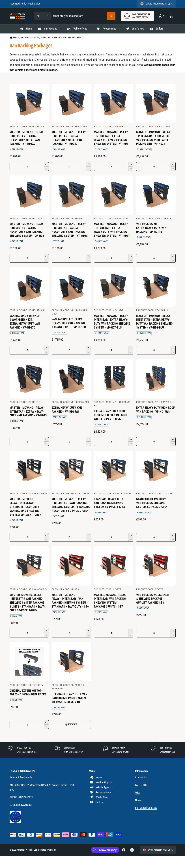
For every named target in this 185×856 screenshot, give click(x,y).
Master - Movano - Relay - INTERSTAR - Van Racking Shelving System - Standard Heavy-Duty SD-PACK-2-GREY (71, 505)
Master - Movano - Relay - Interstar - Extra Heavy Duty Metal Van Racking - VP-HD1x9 (27, 137)
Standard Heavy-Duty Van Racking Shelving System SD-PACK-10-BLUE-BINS (69, 698)
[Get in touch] (162, 16)
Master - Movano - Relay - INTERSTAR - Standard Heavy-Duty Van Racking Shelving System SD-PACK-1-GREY (25, 506)
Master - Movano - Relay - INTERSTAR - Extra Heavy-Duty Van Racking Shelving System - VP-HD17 (112, 229)
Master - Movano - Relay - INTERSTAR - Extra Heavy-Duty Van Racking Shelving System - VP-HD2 (27, 229)
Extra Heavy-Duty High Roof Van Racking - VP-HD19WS (155, 409)
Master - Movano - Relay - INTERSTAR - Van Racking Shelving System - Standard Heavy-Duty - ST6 (70, 600)
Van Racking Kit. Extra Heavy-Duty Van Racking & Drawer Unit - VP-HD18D (69, 323)
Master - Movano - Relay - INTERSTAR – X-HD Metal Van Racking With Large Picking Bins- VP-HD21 (153, 137)
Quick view (71, 724)
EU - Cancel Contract (146, 807)
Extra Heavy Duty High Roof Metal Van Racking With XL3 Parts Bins (110, 415)
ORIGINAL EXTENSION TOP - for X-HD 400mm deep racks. (28, 692)
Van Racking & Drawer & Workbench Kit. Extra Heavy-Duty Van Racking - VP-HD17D (25, 321)
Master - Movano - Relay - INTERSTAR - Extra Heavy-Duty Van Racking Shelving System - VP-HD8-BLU (154, 321)
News (138, 800)
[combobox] (84, 16)
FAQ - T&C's (141, 785)
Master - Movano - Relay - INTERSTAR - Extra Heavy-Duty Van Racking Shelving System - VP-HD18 (69, 229)
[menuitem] (102, 777)
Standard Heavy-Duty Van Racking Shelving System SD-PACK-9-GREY (152, 503)
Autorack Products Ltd (27, 850)
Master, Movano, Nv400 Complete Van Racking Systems (51, 37)
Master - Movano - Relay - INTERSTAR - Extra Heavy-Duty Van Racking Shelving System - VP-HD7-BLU (112, 321)
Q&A (137, 792)
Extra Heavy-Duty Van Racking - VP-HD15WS (67, 409)
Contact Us (141, 777)
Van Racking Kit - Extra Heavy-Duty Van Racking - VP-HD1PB (151, 227)
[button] (171, 16)
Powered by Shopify (47, 850)
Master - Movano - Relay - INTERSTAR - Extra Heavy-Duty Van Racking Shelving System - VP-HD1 (111, 137)
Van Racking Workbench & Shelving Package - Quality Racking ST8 (152, 598)
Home (16, 37)
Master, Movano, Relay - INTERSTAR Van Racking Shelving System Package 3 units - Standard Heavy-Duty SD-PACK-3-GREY (27, 602)
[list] (92, 750)
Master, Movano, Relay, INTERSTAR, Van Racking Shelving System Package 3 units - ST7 (110, 600)
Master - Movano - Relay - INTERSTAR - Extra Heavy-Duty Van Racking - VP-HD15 (28, 411)
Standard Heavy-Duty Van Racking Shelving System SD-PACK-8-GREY (109, 503)
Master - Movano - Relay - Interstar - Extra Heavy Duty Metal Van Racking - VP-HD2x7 (69, 137)
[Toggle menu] (110, 782)
